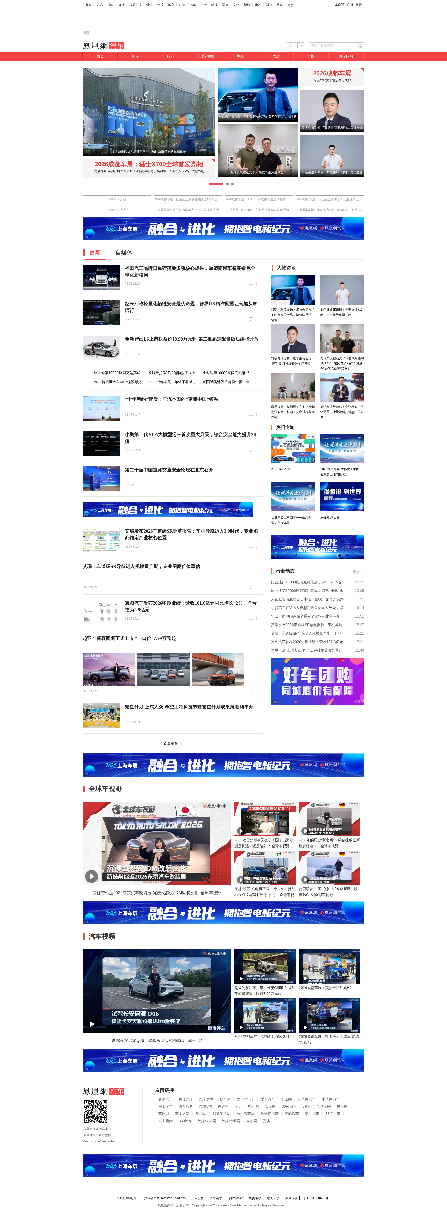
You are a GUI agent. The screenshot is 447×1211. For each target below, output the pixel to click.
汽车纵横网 (207, 1121)
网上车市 (165, 1106)
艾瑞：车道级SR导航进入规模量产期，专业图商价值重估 (141, 566)
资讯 (99, 5)
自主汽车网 (245, 1114)
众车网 (251, 1121)
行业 (170, 56)
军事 (225, 5)
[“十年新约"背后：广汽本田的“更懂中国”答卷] (101, 408)
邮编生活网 (221, 1114)
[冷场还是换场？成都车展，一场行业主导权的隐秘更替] (149, 155)
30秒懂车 (289, 1106)
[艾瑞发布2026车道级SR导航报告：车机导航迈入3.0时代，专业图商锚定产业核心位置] (101, 540)
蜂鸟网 (342, 1106)
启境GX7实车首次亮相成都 (332, 80)
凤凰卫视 (135, 5)
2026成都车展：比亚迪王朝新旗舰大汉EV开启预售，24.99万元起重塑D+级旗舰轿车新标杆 (187, 199)
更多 (291, 5)
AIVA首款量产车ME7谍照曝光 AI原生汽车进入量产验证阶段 (142, 382)
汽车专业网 (231, 1121)
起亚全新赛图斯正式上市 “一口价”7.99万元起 (129, 638)
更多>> (358, 572)
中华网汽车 (331, 1099)
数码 (280, 5)
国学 (269, 5)
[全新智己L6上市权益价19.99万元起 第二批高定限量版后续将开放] (101, 348)
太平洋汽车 (245, 1099)
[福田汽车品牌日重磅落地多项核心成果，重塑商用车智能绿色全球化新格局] (101, 277)
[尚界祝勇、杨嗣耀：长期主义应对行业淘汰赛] (172, 171)
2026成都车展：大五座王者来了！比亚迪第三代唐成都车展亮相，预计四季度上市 (330, 199)
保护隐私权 (235, 1198)
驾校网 (201, 1114)
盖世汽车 (312, 1114)
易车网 (225, 1099)
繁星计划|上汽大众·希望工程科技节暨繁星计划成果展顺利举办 (189, 706)
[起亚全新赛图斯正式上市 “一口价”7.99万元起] (109, 669)
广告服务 (197, 1198)
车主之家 (182, 1114)
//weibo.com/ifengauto (98, 1141)
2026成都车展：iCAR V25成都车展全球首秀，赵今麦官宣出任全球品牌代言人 (259, 199)
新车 (135, 56)
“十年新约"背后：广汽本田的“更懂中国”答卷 (171, 399)
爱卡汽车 (267, 1099)
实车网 (270, 1106)
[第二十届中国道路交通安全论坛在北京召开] (101, 478)
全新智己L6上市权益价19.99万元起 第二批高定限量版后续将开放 (192, 339)
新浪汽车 (165, 1099)
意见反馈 (273, 1198)
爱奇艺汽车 (269, 1114)
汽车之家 (206, 1099)
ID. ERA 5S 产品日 (116, 199)
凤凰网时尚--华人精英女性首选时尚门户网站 (330, 210)
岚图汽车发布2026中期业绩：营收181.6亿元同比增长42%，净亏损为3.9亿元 (309, 642)
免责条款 (255, 1198)
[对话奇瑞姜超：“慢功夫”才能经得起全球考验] (332, 131)
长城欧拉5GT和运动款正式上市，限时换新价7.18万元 (191, 373)
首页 (89, 5)
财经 (149, 5)
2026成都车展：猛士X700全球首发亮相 (149, 164)
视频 (110, 5)
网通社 (223, 1106)
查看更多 (170, 743)
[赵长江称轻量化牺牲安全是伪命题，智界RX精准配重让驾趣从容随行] (101, 312)
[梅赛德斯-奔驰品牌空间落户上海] (117, 171)
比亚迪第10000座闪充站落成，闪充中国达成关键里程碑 (248, 373)
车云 (238, 1106)
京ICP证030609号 (316, 1198)
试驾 (276, 56)
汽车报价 (186, 1106)
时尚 (182, 5)
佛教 (258, 5)
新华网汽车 (307, 1099)
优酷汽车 (292, 1114)
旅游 (247, 5)
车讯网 (286, 1099)
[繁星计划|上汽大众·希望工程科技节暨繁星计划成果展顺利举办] (101, 715)
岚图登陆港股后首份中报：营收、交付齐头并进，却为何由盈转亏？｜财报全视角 (309, 599)
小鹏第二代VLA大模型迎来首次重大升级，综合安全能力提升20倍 (309, 608)
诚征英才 (216, 1198)
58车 (306, 1106)
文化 (236, 5)
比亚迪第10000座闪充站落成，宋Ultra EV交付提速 (135, 373)
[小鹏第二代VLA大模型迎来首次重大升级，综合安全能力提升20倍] (101, 443)
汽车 (193, 5)
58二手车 (332, 1114)
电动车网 (323, 1106)
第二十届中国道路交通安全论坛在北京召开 (169, 469)
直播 (121, 5)
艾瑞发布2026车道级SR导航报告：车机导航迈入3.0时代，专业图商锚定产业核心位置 (309, 625)
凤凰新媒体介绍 (127, 1198)
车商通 (339, 5)
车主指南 (165, 1121)
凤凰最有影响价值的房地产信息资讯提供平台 (188, 210)
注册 (350, 5)
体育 (171, 5)
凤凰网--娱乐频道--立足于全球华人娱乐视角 (259, 210)
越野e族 (205, 1106)
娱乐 (160, 5)
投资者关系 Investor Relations (165, 1198)
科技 (214, 5)
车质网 (163, 1114)
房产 (203, 5)
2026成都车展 (332, 73)
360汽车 (185, 1121)
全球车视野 (206, 56)
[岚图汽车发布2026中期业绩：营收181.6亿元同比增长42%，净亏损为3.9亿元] (101, 612)
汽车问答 (346, 56)
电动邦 (253, 1106)
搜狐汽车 (186, 1099)
